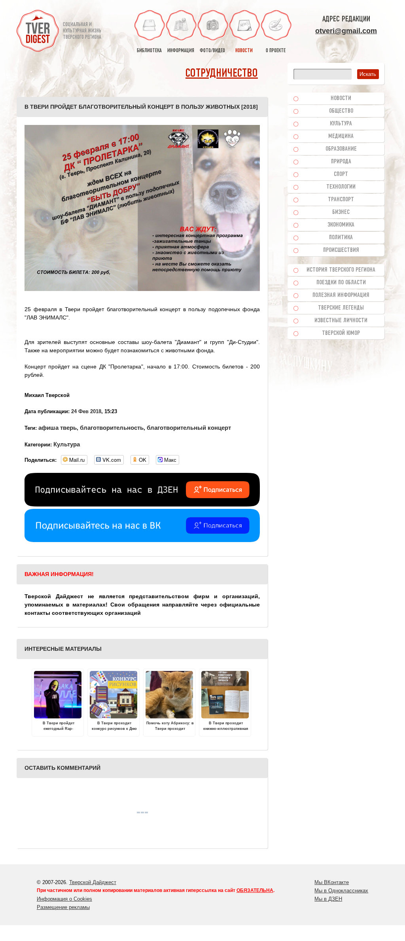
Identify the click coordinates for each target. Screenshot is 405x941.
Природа (341, 161)
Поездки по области (341, 282)
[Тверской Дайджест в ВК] (142, 540)
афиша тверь (57, 427)
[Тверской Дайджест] (38, 32)
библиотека (149, 50)
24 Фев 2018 (86, 411)
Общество (341, 111)
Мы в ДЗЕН (328, 899)
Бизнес (341, 212)
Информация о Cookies (64, 899)
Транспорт (341, 199)
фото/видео (212, 50)
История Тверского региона (341, 270)
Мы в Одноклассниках (341, 891)
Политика (341, 237)
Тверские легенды (341, 308)
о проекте (276, 50)
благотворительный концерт (189, 427)
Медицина (341, 136)
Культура (66, 444)
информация (180, 50)
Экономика (340, 225)
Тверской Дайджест (92, 882)
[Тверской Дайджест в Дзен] (142, 504)
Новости (341, 98)
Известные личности (340, 320)
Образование (341, 149)
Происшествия (341, 250)
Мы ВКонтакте (331, 882)
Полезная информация (340, 295)
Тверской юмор (341, 333)
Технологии (341, 187)
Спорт (341, 174)
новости (244, 50)
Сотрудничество (221, 73)
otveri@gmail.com (346, 31)
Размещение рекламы (63, 907)
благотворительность (112, 427)
